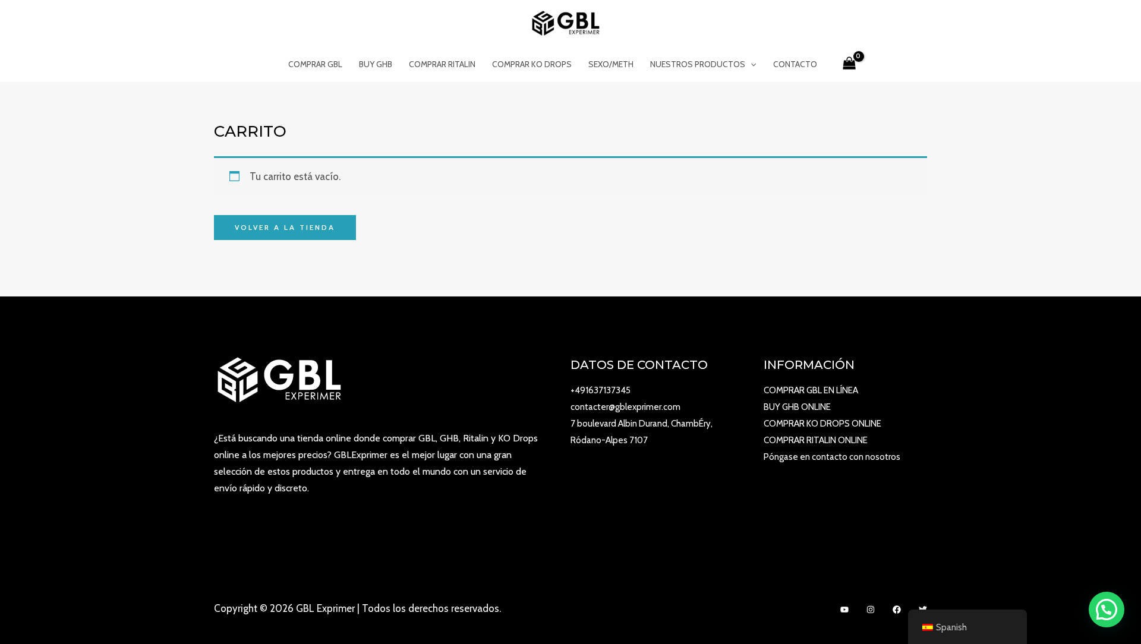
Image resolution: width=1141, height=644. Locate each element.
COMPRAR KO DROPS (532, 64)
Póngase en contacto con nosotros (832, 457)
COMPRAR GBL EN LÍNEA (811, 390)
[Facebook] (897, 609)
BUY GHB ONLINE (797, 407)
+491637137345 (600, 390)
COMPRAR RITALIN (442, 64)
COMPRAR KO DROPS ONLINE (822, 423)
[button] (1106, 609)
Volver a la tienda (285, 227)
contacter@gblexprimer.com (625, 407)
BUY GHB (375, 64)
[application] (750, 64)
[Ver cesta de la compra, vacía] (849, 64)
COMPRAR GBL (315, 64)
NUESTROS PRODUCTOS (697, 64)
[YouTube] (844, 609)
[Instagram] (870, 609)
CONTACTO (795, 64)
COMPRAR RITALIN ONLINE (816, 440)
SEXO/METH (610, 64)
